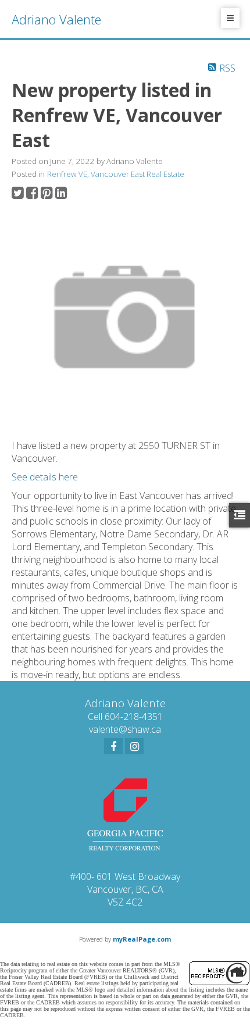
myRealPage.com (142, 939)
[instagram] (134, 746)
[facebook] (113, 746)
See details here (45, 477)
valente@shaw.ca (125, 729)
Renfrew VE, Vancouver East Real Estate (115, 174)
